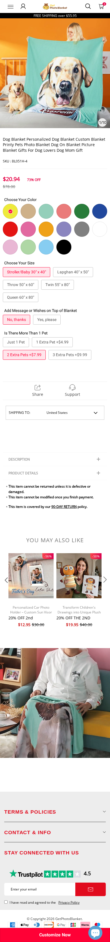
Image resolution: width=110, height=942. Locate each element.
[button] (5, 590)
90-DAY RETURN (64, 506)
